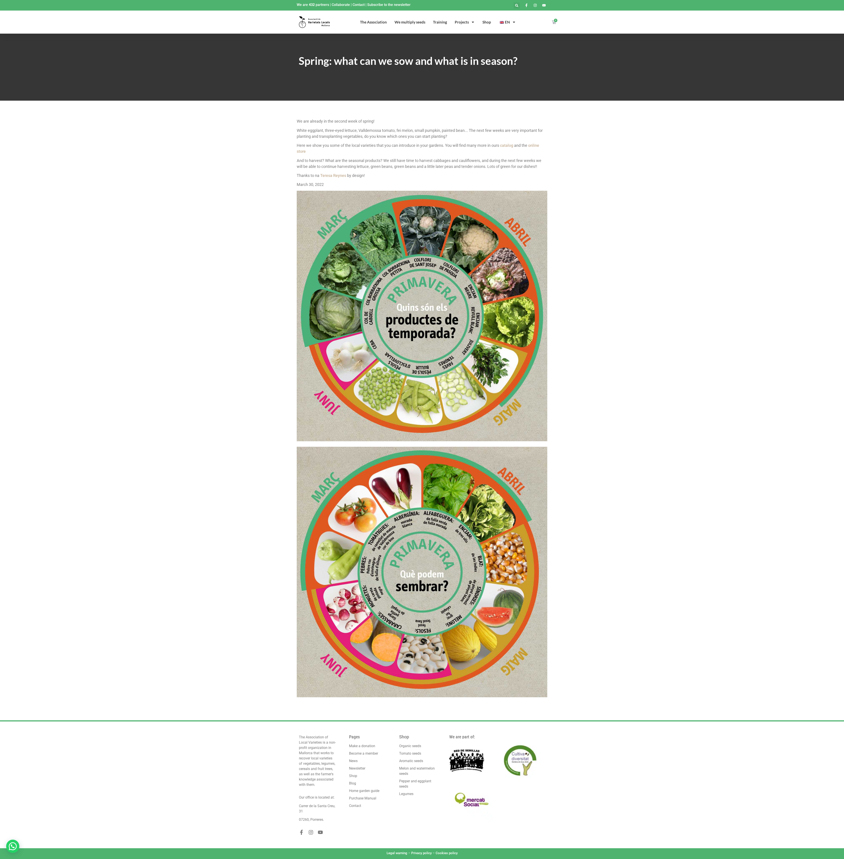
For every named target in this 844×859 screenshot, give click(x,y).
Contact (359, 5)
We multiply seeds (410, 22)
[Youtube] (320, 832)
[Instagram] (310, 832)
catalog (506, 145)
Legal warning (397, 853)
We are (303, 5)
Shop (486, 22)
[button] (517, 5)
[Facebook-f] (301, 832)
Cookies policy (447, 853)
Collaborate (341, 5)
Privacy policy (421, 853)
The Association (373, 22)
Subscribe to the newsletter (389, 5)
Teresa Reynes (333, 175)
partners (322, 5)
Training (440, 22)
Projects (462, 22)
